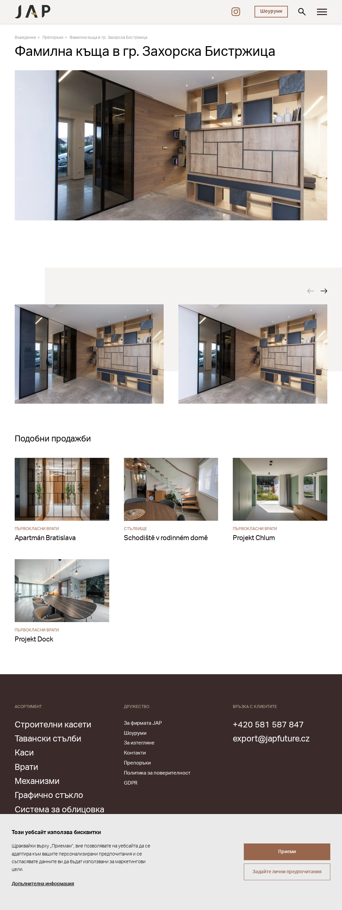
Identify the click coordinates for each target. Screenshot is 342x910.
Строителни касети (53, 725)
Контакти (135, 752)
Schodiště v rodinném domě (166, 538)
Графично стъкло (49, 795)
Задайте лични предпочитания (287, 872)
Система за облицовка (59, 810)
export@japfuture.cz (271, 739)
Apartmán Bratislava (45, 538)
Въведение (25, 37)
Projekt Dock (34, 639)
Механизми (37, 781)
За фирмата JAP (143, 723)
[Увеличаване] (89, 354)
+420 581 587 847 (268, 725)
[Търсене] (302, 11)
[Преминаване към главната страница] (32, 11)
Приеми (287, 851)
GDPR (130, 783)
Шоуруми (271, 11)
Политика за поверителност (157, 773)
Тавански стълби (48, 739)
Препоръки (52, 37)
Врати (26, 767)
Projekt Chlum (254, 538)
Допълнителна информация (43, 884)
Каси (24, 753)
